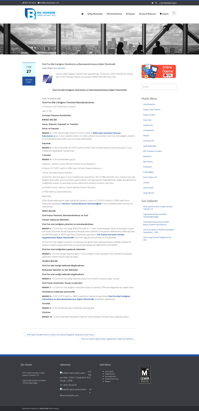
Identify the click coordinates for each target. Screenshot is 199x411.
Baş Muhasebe (60, 68)
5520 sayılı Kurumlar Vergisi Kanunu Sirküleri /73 (157, 207)
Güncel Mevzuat (111, 379)
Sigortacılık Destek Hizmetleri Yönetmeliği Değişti (155, 215)
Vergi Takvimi (148, 193)
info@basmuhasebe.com (49, 3)
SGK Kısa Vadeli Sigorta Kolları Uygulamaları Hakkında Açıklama (108, 339)
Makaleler (147, 156)
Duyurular (147, 120)
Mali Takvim (148, 161)
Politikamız (147, 167)
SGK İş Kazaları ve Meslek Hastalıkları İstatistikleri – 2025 (158, 230)
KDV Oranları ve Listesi (152, 151)
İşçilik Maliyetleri (149, 146)
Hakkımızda (148, 125)
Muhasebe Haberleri (30, 408)
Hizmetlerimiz (148, 130)
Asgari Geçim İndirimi (151, 109)
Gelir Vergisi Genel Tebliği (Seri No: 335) (157, 238)
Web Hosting (54, 408)
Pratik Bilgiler (148, 172)
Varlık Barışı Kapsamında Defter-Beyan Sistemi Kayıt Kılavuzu (156, 223)
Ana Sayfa (109, 371)
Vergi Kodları (148, 187)
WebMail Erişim (170, 3)
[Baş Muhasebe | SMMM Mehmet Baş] (40, 13)
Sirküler (146, 182)
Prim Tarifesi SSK (150, 177)
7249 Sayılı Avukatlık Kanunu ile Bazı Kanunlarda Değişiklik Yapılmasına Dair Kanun (59, 334)
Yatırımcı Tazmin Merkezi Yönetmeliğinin (82, 203)
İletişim (146, 135)
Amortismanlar (149, 104)
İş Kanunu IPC (148, 140)
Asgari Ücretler (149, 115)
